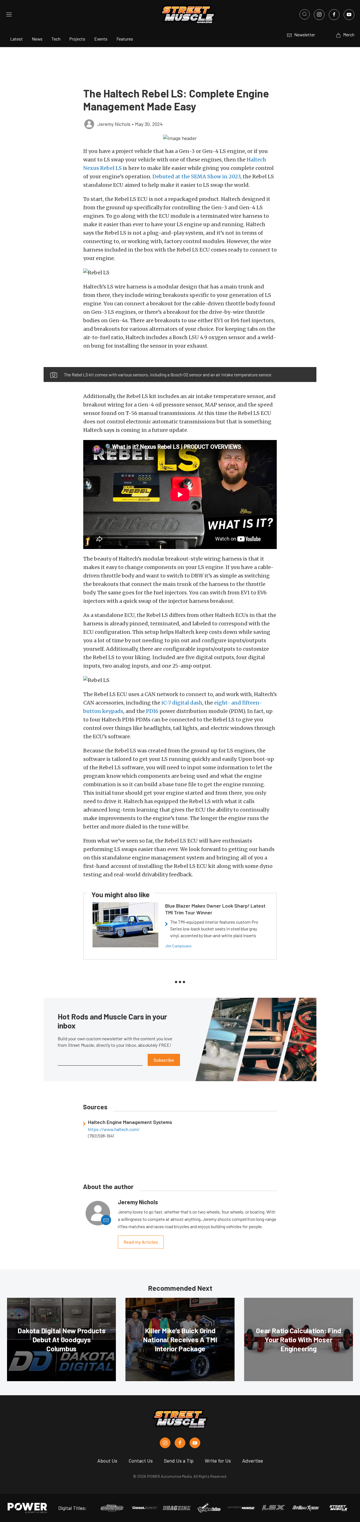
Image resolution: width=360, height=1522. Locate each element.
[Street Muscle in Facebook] (180, 1442)
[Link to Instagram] (319, 14)
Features (124, 38)
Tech (55, 38)
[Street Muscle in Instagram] (165, 1442)
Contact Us (141, 1460)
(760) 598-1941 (101, 1135)
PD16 (152, 711)
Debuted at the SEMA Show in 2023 (196, 176)
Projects (77, 38)
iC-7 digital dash (181, 702)
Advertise (252, 1460)
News (37, 38)
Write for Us (218, 1460)
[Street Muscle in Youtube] (195, 1442)
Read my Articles (141, 1242)
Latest (16, 38)
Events (100, 38)
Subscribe (164, 1060)
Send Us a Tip (179, 1460)
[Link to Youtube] (349, 14)
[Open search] (305, 14)
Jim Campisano (178, 945)
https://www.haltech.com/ (114, 1129)
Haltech (256, 159)
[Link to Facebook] (334, 14)
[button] (180, 137)
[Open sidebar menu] (9, 14)
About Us (107, 1460)
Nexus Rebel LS (102, 168)
